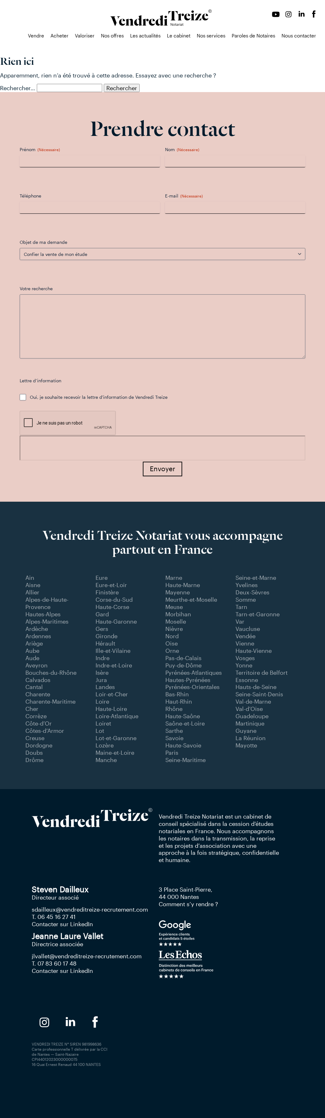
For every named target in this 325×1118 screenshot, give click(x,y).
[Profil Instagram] (288, 14)
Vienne (244, 643)
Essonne (246, 680)
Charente (37, 694)
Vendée (245, 636)
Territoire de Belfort (261, 672)
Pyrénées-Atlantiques (193, 672)
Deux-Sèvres (252, 592)
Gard (102, 614)
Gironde (106, 636)
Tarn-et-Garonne (257, 614)
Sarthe (174, 730)
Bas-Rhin (177, 694)
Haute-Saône (182, 716)
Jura (101, 680)
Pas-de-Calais (183, 658)
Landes (105, 687)
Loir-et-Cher (112, 694)
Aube (32, 650)
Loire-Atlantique (117, 716)
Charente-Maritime (50, 701)
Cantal (34, 687)
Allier (32, 592)
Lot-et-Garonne (116, 738)
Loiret (103, 723)
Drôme (34, 760)
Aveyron (36, 665)
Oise (171, 643)
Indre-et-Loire (114, 665)
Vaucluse (247, 629)
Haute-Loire (111, 709)
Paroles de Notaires (253, 35)
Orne (172, 650)
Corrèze (36, 716)
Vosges (245, 658)
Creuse (34, 738)
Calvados (37, 680)
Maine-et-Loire (115, 752)
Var (239, 621)
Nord (172, 636)
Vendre (36, 35)
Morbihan (178, 614)
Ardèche (36, 629)
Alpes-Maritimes (47, 621)
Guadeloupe (252, 716)
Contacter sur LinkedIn (62, 924)
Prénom (40, 149)
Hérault (105, 643)
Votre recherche (36, 288)
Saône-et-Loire (185, 723)
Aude (32, 658)
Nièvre (174, 629)
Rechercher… (17, 88)
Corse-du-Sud (114, 599)
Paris (171, 752)
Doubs (34, 752)
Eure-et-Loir (111, 585)
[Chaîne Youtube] (276, 14)
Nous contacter (299, 35)
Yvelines (246, 585)
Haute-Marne (182, 585)
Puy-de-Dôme (183, 665)
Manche (106, 760)
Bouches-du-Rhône (50, 672)
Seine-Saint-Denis (259, 694)
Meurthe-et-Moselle (191, 599)
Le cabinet (178, 35)
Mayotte (246, 745)
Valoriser (85, 35)
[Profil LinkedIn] (301, 14)
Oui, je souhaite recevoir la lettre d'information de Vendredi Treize (99, 397)
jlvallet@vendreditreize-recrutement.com (87, 956)
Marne (173, 577)
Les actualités (145, 35)
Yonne (243, 665)
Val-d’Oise (249, 709)
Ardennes (38, 636)
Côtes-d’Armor (44, 730)
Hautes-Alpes (43, 614)
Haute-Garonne (116, 621)
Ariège (34, 643)
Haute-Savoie (183, 745)
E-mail (184, 195)
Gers (102, 629)
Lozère (105, 745)
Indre (102, 658)
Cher (31, 709)
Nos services (211, 35)
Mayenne (177, 592)
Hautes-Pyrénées (187, 680)
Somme (245, 599)
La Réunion (250, 738)
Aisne (32, 585)
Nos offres (112, 35)
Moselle (175, 621)
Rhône (173, 709)
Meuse (174, 607)
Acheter (59, 35)
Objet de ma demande (43, 242)
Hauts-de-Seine (255, 687)
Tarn (241, 607)
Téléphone (30, 195)
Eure (102, 577)
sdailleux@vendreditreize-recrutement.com (90, 909)
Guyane (245, 730)
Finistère (107, 592)
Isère (102, 672)
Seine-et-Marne (255, 577)
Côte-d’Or (38, 723)
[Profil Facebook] (314, 14)
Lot (100, 730)
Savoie (174, 738)
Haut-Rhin (178, 701)
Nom (182, 149)
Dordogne (38, 745)
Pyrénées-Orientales (192, 687)
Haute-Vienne (253, 650)
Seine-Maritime (185, 760)
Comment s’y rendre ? (188, 904)
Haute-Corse (112, 607)
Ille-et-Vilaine (113, 650)
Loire (102, 701)
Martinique (249, 723)
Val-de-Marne (253, 701)
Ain (29, 577)
